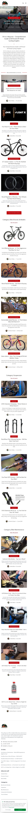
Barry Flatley (3, 778)
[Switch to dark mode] (23, 3)
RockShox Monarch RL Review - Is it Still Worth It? (11, 758)
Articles (3, 749)
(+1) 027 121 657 (6, 743)
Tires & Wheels (14, 193)
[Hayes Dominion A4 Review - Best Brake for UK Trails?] (14, 83)
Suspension (14, 123)
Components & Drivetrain (14, 85)
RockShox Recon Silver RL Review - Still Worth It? (11, 756)
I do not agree (8, 809)
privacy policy (11, 807)
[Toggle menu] (25, 3)
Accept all (20, 809)
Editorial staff (5, 771)
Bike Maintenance (14, 556)
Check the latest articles (14, 212)
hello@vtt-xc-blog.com (7, 746)
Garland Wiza (4, 773)
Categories (4, 782)
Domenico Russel (4, 776)
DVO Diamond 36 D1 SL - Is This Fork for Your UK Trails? (13, 765)
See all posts (14, 222)
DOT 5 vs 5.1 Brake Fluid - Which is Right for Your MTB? (13, 767)
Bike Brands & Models (14, 17)
